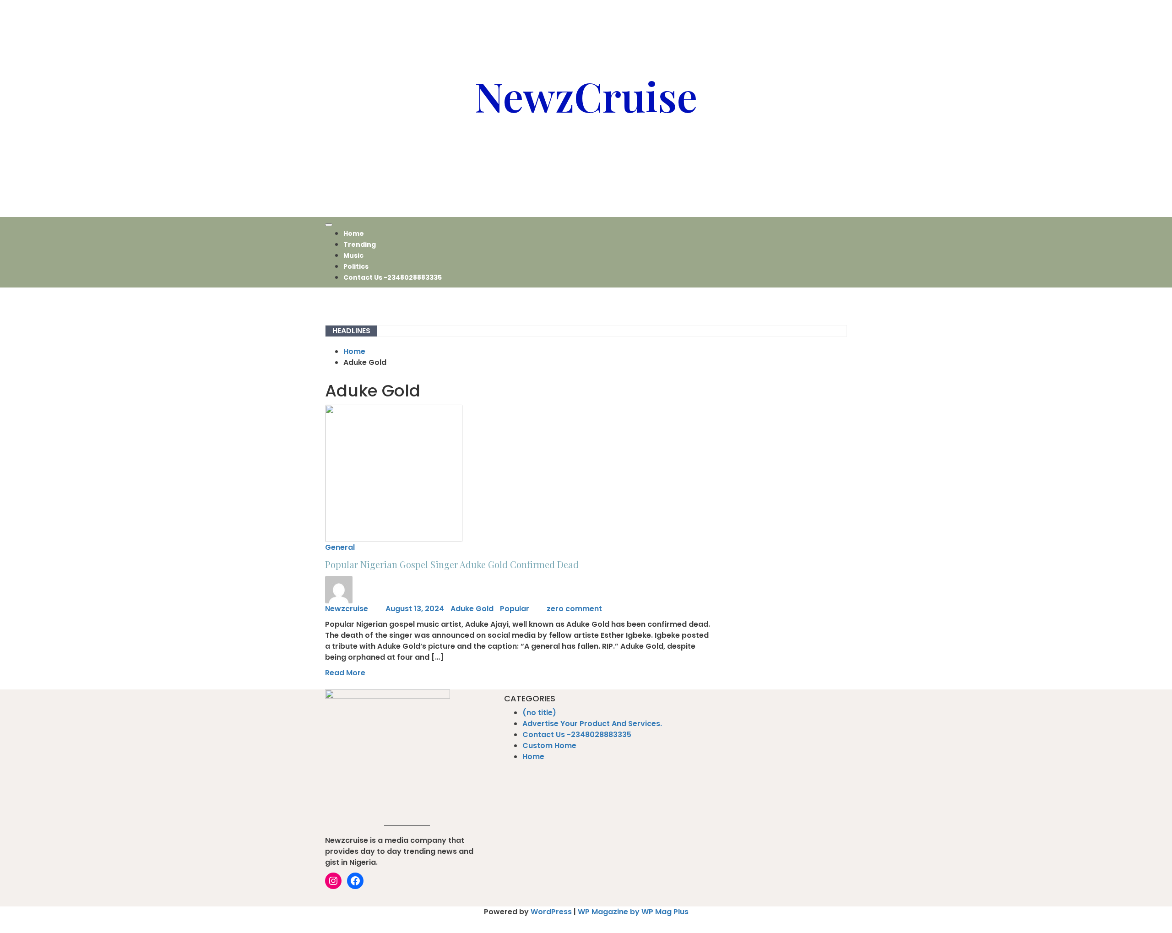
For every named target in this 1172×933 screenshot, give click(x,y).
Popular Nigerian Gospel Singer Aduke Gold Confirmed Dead (452, 564)
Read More (345, 672)
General (340, 547)
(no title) (539, 712)
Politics (356, 266)
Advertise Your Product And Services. (592, 723)
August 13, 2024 (414, 608)
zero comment (574, 608)
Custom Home (549, 745)
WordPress (551, 911)
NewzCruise (586, 96)
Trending (359, 244)
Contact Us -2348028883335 (392, 277)
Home (353, 233)
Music (353, 255)
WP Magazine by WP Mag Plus (633, 911)
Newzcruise (346, 608)
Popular (514, 608)
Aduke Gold (472, 608)
